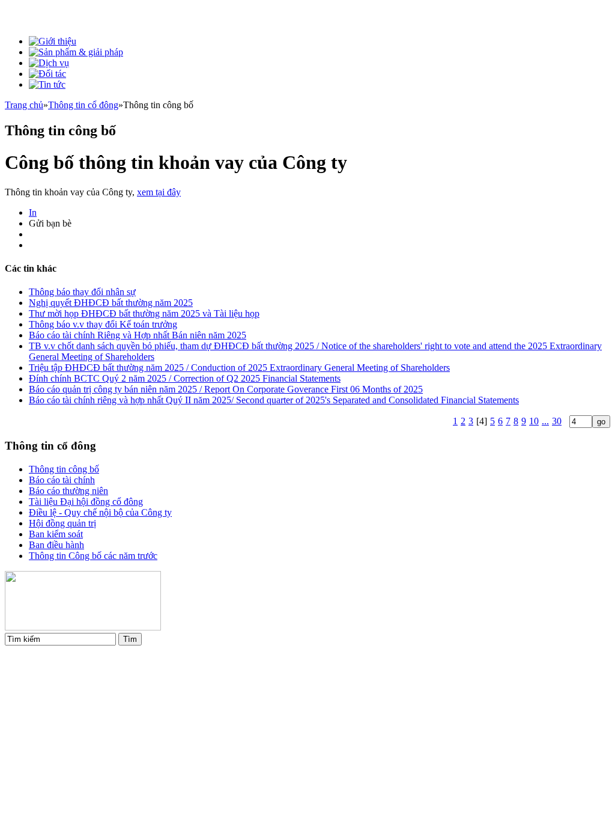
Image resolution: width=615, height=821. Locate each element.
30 (557, 421)
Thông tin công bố (64, 469)
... (545, 421)
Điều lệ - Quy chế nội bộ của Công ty (100, 512)
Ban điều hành (56, 545)
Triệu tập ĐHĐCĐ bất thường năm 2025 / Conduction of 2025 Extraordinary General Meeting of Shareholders (239, 367)
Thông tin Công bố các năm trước (93, 556)
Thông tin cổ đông (83, 105)
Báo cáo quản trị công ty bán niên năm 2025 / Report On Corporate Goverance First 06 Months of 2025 (226, 389)
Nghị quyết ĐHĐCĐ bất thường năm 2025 (111, 303)
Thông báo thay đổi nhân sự (82, 292)
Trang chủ (24, 105)
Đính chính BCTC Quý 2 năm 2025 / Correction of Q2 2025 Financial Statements (185, 378)
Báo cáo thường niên (68, 491)
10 (534, 421)
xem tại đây (159, 192)
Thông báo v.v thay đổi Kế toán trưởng (103, 324)
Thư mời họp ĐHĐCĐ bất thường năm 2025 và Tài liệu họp (144, 313)
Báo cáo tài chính (62, 480)
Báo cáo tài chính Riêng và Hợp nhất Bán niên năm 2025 (137, 335)
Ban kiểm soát (56, 534)
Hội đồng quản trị (62, 523)
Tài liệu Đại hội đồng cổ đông (86, 501)
